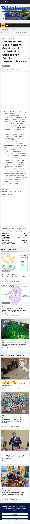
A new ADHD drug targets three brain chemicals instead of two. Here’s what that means (14, 310)
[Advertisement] (15, 90)
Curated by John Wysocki (11, 281)
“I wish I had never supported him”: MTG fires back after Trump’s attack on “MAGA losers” (14, 493)
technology (18, 231)
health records (21, 229)
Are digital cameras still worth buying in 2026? (15, 384)
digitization (11, 228)
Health (4, 415)
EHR (18, 228)
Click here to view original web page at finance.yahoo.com (13, 190)
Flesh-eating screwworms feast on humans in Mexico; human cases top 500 (14, 344)
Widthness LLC (15, 13)
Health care (11, 229)
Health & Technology (8, 38)
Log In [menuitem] (2, 1)
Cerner (17, 227)
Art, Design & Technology (9, 381)
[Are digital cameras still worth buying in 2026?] (15, 369)
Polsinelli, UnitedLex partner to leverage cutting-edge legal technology (8, 239)
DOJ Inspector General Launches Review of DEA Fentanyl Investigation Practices (12, 420)
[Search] (28, 25)
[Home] (3, 25)
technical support (8, 231)
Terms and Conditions (15, 522)
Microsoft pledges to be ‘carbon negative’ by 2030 (23, 238)
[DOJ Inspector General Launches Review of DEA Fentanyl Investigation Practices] (15, 403)
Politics (4, 453)
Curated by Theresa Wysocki (12, 69)
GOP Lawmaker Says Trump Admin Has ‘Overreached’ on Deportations (13, 456)
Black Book (9, 227)
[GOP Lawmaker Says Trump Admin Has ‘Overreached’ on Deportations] (15, 440)
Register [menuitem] (7, 1)
